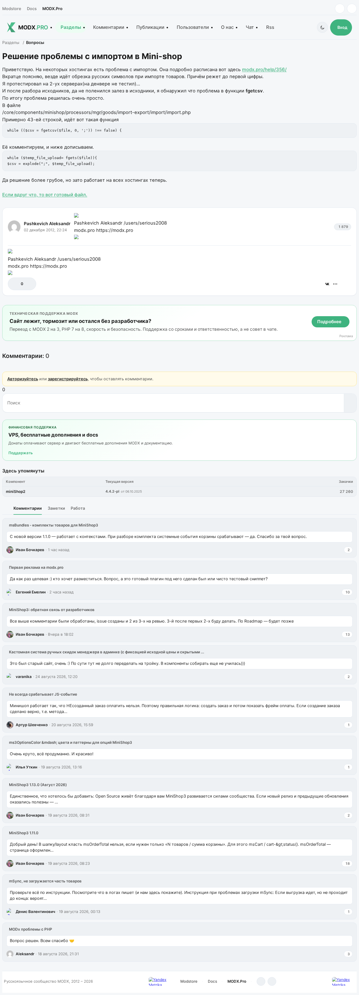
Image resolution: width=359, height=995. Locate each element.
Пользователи (193, 27)
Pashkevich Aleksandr (47, 223)
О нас (227, 27)
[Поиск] (350, 403)
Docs (32, 8)
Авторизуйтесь (22, 378)
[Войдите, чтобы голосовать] (15, 284)
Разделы (71, 27)
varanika (24, 676)
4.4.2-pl (112, 491)
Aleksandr (25, 954)
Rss (270, 27)
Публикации (150, 27)
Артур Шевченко (32, 725)
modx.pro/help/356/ (264, 69)
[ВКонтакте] (327, 284)
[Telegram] (340, 8)
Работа (78, 508)
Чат (250, 27)
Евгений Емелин (31, 592)
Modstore (11, 8)
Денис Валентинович (35, 911)
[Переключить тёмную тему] (322, 27)
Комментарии (108, 27)
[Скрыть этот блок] (351, 310)
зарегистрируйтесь (68, 378)
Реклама (346, 336)
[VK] (352, 8)
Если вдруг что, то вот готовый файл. (44, 194)
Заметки (56, 508)
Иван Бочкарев (30, 549)
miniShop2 (15, 491)
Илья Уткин (26, 767)
